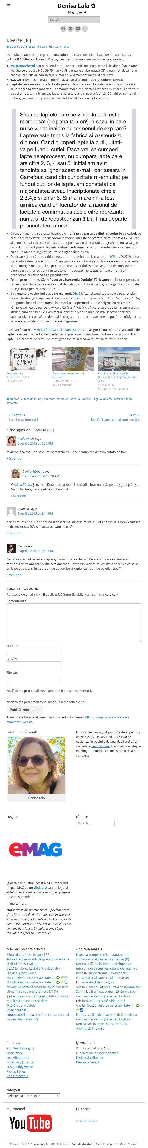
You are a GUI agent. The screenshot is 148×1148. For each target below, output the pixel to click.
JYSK (113, 256)
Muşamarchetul (22, 66)
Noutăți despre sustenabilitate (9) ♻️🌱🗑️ (37, 978)
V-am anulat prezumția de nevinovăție (113, 987)
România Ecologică (20, 1048)
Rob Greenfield (17, 1076)
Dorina (81, 964)
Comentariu (16, 601)
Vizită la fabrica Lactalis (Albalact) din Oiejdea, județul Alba (117, 377)
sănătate (12, 403)
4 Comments (61, 46)
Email (12, 659)
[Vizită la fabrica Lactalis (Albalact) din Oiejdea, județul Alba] (119, 359)
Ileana (80, 954)
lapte (129, 399)
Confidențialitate (82, 1144)
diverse (108, 399)
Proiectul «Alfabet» (89, 1057)
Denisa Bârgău (32, 471)
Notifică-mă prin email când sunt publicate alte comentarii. (49, 691)
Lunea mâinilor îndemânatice (97, 1053)
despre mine (100, 746)
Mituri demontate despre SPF (28, 954)
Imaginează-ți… (17, 1010)
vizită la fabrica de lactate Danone (58, 330)
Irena (79, 973)
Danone (86, 399)
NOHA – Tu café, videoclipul (105, 1001)
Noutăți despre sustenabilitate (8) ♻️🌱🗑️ (37, 982)
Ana (79, 987)
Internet (119, 399)
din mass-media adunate (60, 399)
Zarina (80, 991)
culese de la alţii (31, 399)
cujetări (15, 399)
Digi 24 (97, 399)
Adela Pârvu (26, 439)
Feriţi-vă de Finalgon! (99, 982)
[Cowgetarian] (28, 359)
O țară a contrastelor (22, 1005)
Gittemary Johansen (21, 1062)
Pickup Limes (16, 1071)
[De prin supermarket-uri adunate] (73, 359)
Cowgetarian (15, 373)
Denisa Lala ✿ (77, 5)
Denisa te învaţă (87, 1062)
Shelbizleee (15, 1053)
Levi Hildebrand (18, 1057)
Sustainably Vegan (20, 1067)
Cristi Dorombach (87, 1121)
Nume (12, 646)
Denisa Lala (39, 46)
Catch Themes (129, 1144)
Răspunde (14, 458)
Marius (81, 1015)
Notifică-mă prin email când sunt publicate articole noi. (46, 702)
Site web (13, 673)
